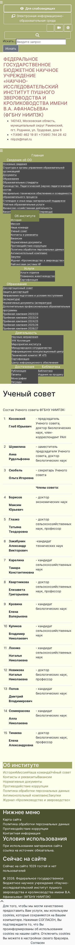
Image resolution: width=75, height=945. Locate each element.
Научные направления (25, 336)
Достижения (24, 367)
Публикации (18, 370)
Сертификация (20, 358)
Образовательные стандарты (20, 182)
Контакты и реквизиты (24, 234)
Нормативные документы (26, 242)
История (16, 220)
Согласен (38, 943)
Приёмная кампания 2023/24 (20, 317)
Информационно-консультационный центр (37, 351)
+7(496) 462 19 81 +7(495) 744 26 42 (39, 134)
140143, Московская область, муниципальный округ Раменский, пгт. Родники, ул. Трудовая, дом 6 (37, 125)
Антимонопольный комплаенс (29, 253)
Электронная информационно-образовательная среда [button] (40, 18)
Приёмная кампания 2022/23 (20, 313)
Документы (10, 174)
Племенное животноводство (37, 276)
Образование (11, 178)
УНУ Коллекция (21, 340)
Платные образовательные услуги (23, 204)
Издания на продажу (50, 374)
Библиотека (51, 367)
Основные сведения (15, 164)
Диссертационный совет (18, 288)
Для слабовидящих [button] (40, 8)
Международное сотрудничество (32, 347)
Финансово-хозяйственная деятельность (27, 208)
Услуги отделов (29, 272)
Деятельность (26, 333)
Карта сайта (12, 819)
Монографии (19, 378)
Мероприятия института (26, 344)
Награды (16, 381)
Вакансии (16, 238)
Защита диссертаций (15, 291)
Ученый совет (19, 231)
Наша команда (19, 227)
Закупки (16, 256)
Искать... (9, 41)
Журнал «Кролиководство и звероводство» (37, 260)
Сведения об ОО (19, 160)
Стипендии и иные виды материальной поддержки (34, 200)
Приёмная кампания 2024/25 (20, 321)
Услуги (29, 268)
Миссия (15, 223)
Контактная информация (21, 833)
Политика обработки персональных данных (37, 249)
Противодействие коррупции (29, 245)
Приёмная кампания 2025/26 (20, 324)
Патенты (16, 374)
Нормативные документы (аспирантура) (27, 302)
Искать (10, 48)
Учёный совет (60, 772)
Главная (38, 155)
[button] (50, 27)
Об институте (25, 216)
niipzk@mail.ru (21, 139)
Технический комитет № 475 (29, 355)
